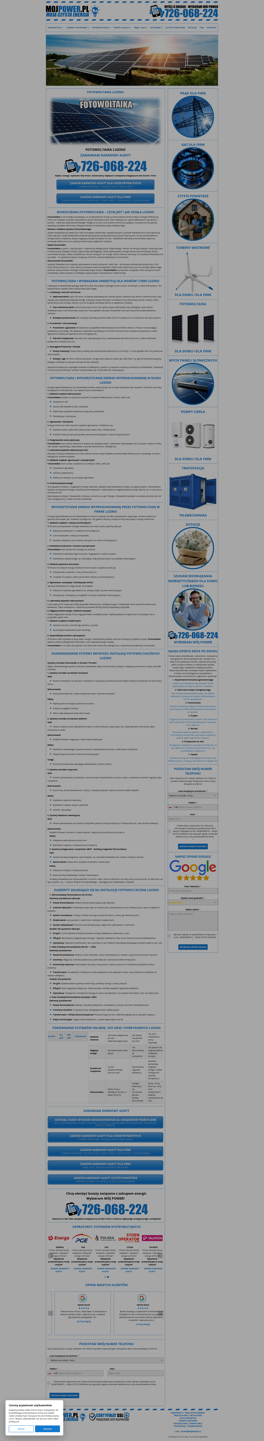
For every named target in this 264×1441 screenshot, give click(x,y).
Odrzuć (21, 1429)
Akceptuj (47, 1429)
